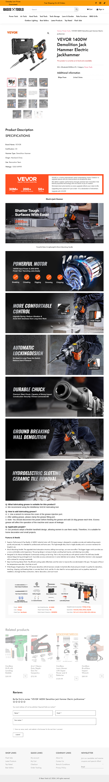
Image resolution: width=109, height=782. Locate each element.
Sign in (101, 9)
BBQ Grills (94, 16)
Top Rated (68, 20)
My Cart (33, 761)
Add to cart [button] (25, 676)
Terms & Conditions (63, 764)
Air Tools (23, 16)
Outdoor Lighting (31, 20)
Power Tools (13, 16)
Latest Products (56, 20)
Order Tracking (36, 767)
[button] (48, 33)
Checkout (34, 764)
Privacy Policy (61, 767)
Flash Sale (78, 20)
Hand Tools (33, 16)
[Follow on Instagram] (100, 3)
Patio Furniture (81, 16)
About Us (59, 758)
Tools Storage (55, 16)
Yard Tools (43, 16)
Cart (90, 9)
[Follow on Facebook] (96, 3)
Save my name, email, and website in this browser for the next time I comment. (39, 729)
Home (59, 31)
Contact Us (60, 761)
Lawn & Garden (68, 16)
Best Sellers (44, 20)
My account (35, 758)
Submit (18, 735)
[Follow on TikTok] (104, 3)
